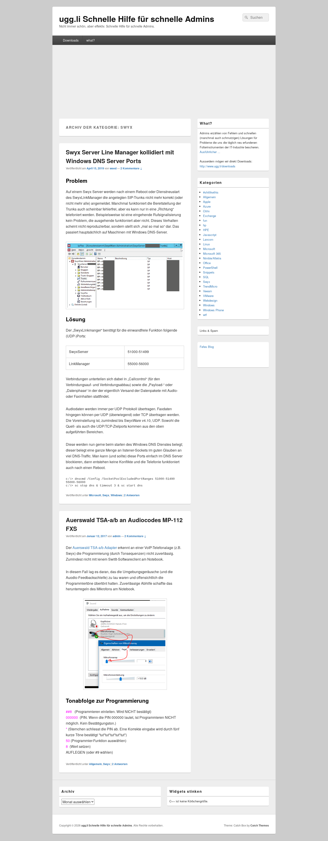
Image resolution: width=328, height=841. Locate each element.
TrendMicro (210, 286)
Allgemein (95, 764)
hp (204, 225)
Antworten (131, 495)
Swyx (105, 495)
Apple (206, 202)
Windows (116, 495)
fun (205, 220)
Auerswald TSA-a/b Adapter (95, 547)
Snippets (208, 272)
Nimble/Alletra (212, 258)
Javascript (209, 235)
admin (116, 536)
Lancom (208, 239)
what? (90, 40)
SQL (206, 277)
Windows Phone (213, 310)
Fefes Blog (207, 347)
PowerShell (210, 267)
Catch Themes (259, 825)
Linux (206, 244)
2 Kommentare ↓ (131, 168)
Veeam (207, 291)
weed (113, 168)
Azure (207, 206)
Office (207, 263)
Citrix (206, 211)
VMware (208, 296)
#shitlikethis (210, 192)
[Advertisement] (164, 78)
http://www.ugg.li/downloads (217, 166)
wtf (205, 315)
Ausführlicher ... (210, 152)
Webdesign (210, 300)
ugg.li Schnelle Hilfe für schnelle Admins (136, 18)
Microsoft (95, 495)
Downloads (71, 40)
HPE (206, 230)
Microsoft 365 (212, 253)
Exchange (209, 216)
